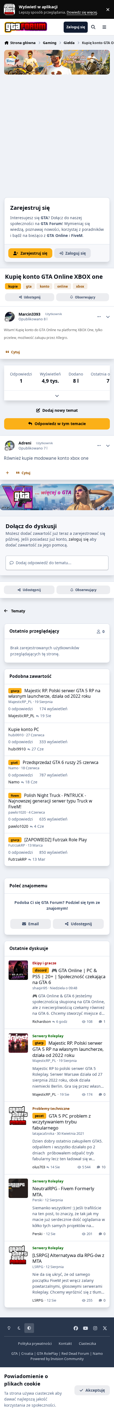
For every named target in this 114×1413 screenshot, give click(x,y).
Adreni (25, 443)
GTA (14, 1353)
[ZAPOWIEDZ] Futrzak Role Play (55, 840)
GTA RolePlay (47, 1353)
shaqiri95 (39, 987)
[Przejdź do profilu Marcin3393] (10, 316)
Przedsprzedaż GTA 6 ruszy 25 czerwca (61, 762)
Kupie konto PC (23, 729)
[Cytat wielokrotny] (7, 472)
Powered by (57, 1358)
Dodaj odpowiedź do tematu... (43, 562)
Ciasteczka (87, 1343)
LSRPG (37, 1266)
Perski (37, 1199)
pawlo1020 (17, 812)
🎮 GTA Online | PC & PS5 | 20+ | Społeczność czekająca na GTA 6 (68, 976)
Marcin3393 (29, 314)
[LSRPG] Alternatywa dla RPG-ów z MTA (68, 1258)
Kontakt (65, 1343)
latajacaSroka (43, 1133)
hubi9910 (16, 734)
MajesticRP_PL (20, 701)
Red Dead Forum (75, 1353)
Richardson (41, 1021)
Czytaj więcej (12, 9)
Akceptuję (95, 1390)
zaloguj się (79, 539)
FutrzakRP (16, 845)
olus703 (38, 1166)
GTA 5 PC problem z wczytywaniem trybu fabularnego (61, 1122)
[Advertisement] (57, 134)
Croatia (27, 1353)
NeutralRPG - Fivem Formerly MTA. (63, 1191)
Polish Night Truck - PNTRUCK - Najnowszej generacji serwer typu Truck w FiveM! (50, 801)
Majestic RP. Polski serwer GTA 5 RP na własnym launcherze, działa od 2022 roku (54, 693)
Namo (13, 767)
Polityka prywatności (35, 1343)
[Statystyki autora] (107, 317)
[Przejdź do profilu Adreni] (10, 445)
